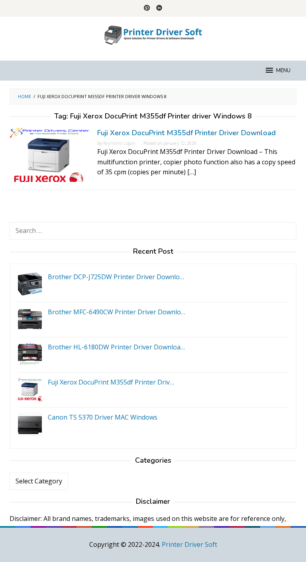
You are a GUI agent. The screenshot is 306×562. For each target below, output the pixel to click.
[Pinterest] (147, 8)
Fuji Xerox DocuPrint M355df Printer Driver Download (186, 133)
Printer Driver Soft (189, 544)
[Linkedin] (159, 8)
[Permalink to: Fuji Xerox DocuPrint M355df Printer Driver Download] (49, 154)
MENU (283, 70)
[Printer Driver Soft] (153, 34)
